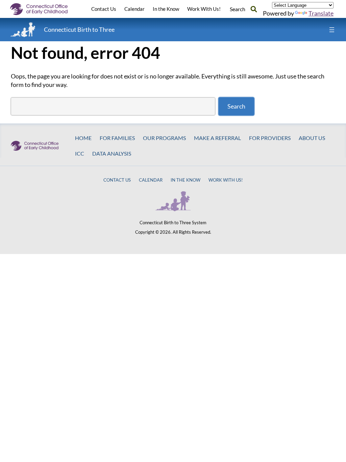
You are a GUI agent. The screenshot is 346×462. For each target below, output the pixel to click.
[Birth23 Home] (23, 29)
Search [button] (237, 9)
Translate (320, 13)
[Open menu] (332, 30)
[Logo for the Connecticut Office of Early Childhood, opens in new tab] (44, 9)
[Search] (254, 9)
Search (236, 106)
